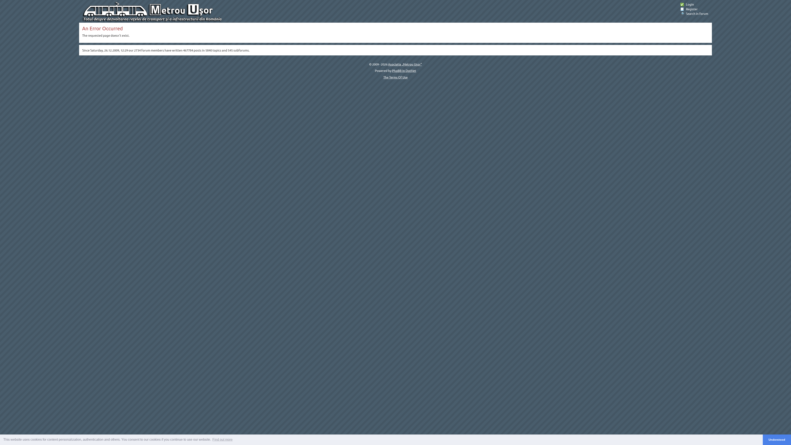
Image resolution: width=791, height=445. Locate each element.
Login (687, 4)
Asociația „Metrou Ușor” (405, 64)
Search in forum (694, 13)
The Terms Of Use (395, 77)
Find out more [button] (222, 439)
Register (689, 9)
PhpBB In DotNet (404, 71)
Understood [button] (777, 439)
